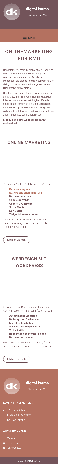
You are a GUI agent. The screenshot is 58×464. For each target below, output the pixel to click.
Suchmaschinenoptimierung (25, 192)
